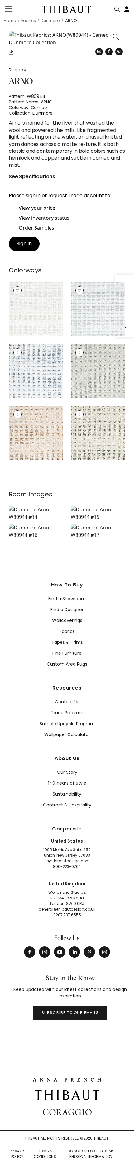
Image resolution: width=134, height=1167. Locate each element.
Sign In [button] (24, 243)
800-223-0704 (67, 866)
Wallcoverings (67, 620)
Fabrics (67, 631)
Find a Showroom (67, 598)
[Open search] (117, 7)
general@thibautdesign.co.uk (67, 909)
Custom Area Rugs (67, 664)
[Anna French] (67, 1078)
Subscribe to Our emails (70, 1012)
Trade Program (67, 713)
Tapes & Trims (67, 642)
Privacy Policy (17, 1153)
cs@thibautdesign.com (67, 860)
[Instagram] (44, 952)
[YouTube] (59, 952)
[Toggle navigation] (12, 8)
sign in (33, 195)
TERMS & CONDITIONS (45, 1153)
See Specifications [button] (32, 177)
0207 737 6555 (67, 914)
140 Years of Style (67, 783)
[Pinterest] (119, 51)
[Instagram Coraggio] (104, 952)
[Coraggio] (67, 1111)
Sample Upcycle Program (67, 723)
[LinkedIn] (74, 952)
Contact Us (67, 702)
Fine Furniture (67, 653)
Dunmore (17, 69)
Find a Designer (67, 609)
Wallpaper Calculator (67, 734)
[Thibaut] (67, 1094)
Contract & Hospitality (67, 805)
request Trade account (76, 195)
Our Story (67, 772)
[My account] (127, 8)
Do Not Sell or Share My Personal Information (91, 1153)
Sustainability (67, 794)
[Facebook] (29, 952)
